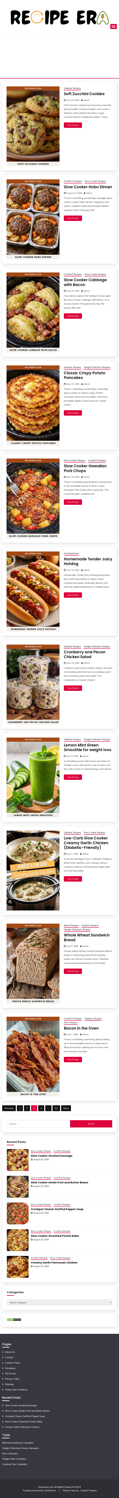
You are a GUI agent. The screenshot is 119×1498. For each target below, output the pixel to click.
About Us (10, 1351)
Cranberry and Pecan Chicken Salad (84, 654)
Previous (8, 1108)
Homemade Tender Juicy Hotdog (88, 561)
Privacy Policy (12, 1378)
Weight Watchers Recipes (97, 367)
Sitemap (9, 1384)
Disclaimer (10, 1368)
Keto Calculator (10, 1453)
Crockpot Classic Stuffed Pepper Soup (57, 1209)
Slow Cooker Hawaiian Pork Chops (85, 468)
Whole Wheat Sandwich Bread (87, 938)
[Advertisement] (59, 56)
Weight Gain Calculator (14, 1458)
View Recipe (73, 125)
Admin (86, 100)
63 (56, 1108)
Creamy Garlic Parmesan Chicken (54, 1262)
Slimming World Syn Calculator (18, 1442)
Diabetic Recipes (72, 88)
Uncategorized (71, 553)
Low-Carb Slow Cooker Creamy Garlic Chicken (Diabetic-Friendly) (86, 842)
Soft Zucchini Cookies (84, 93)
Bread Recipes (71, 925)
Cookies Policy (12, 1362)
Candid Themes (88, 1490)
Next (66, 1108)
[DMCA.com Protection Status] (14, 1320)
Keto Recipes (70, 1022)
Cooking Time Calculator (14, 1464)
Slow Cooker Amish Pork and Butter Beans (59, 1182)
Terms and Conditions (16, 1389)
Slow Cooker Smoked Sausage (51, 1156)
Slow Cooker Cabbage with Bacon (85, 282)
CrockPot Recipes (73, 181)
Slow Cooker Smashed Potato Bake (55, 1236)
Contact (9, 1357)
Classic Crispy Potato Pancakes (84, 375)
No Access (10, 1373)
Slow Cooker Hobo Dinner (88, 187)
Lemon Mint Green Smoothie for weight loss (87, 748)
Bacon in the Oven (81, 1028)
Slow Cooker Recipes (95, 181)
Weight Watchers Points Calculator (20, 1448)
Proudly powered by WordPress (40, 1490)
